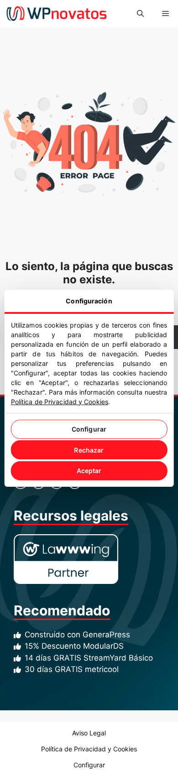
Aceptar (89, 470)
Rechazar (89, 450)
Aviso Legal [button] (89, 733)
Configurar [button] (89, 765)
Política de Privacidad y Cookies (59, 402)
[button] (140, 13)
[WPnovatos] (56, 13)
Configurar (89, 429)
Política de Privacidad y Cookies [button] (89, 749)
